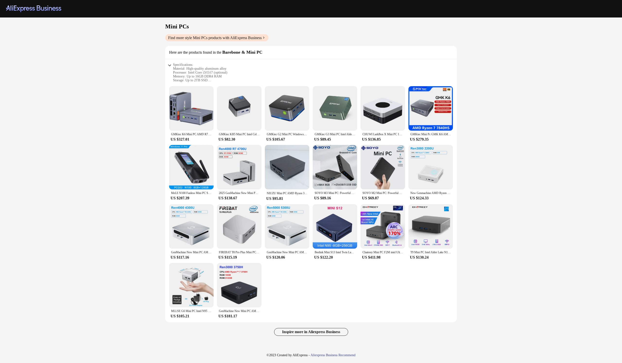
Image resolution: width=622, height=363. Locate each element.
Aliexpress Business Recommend (333, 355)
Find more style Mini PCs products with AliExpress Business (215, 38)
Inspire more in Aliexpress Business (311, 332)
